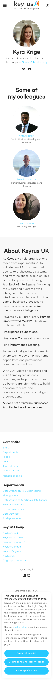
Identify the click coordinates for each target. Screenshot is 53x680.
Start (6, 448)
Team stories (10, 466)
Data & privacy (11, 470)
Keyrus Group (11, 533)
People (7, 457)
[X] (23, 69)
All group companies (14, 560)
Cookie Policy (20, 627)
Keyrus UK (9, 556)
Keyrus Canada (12, 547)
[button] (47, 5)
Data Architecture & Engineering (22, 491)
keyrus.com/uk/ (26, 570)
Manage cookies (12, 476)
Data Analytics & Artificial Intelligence (25, 500)
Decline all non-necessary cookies (26, 662)
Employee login (23, 591)
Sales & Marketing (34, 62)
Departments (10, 452)
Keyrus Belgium (12, 551)
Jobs (6, 461)
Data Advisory (11, 514)
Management (10, 495)
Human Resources (13, 509)
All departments (12, 518)
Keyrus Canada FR (14, 542)
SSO (35, 591)
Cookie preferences (26, 671)
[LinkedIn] (29, 69)
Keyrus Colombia (13, 537)
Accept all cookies (26, 653)
